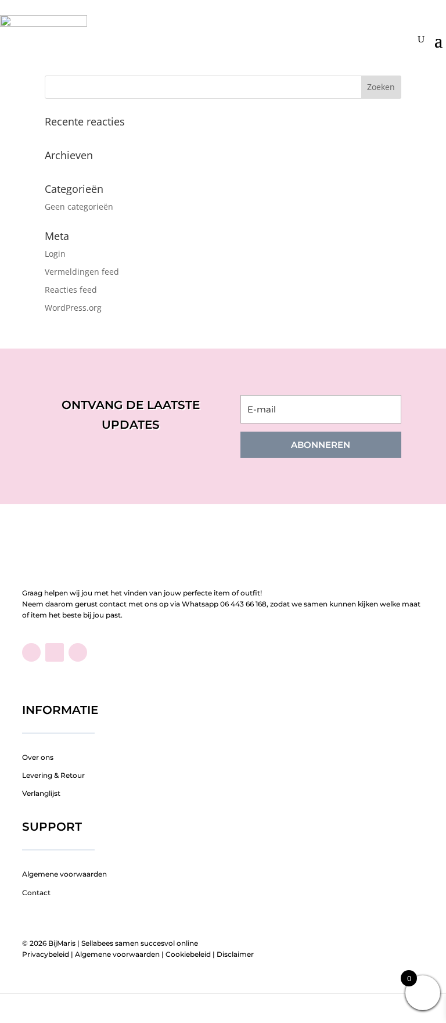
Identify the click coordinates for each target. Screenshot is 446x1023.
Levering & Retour (53, 775)
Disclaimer (235, 954)
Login (55, 253)
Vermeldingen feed (82, 271)
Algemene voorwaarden (64, 874)
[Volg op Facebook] (31, 652)
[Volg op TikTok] (54, 652)
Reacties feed (71, 289)
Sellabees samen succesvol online (139, 943)
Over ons (37, 757)
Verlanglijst (41, 793)
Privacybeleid (45, 954)
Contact (36, 892)
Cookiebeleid (188, 954)
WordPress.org (73, 307)
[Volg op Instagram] (78, 652)
